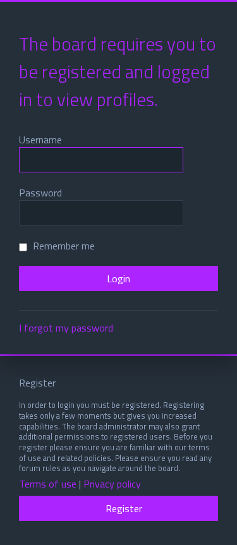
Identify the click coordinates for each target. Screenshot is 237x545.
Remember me (62, 245)
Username (40, 139)
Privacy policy (112, 484)
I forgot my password (66, 327)
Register (124, 508)
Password (40, 192)
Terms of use (47, 484)
